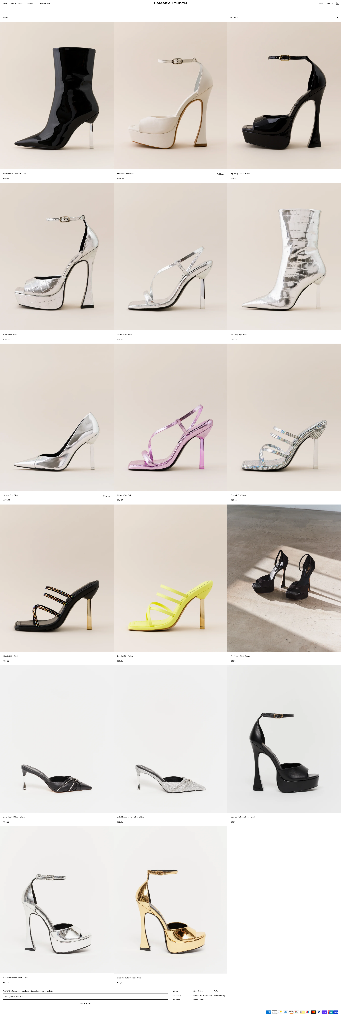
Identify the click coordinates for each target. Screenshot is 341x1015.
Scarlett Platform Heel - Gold (129, 978)
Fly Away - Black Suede (240, 656)
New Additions (17, 3)
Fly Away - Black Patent (240, 173)
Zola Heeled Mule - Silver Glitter (130, 817)
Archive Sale (45, 3)
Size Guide (198, 991)
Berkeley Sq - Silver (239, 334)
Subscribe (85, 1003)
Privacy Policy (219, 995)
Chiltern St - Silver (124, 334)
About (175, 991)
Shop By (29, 3)
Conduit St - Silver (238, 495)
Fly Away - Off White (125, 173)
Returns (176, 1000)
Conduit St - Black (10, 656)
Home (4, 3)
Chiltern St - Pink (124, 495)
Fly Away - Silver (10, 334)
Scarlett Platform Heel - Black (243, 817)
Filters (234, 17)
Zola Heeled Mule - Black (14, 817)
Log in (320, 3)
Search (330, 3)
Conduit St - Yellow (125, 656)
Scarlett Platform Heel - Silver (15, 978)
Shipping (177, 995)
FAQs (216, 991)
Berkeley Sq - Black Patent (14, 173)
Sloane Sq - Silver (10, 495)
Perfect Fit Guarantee (202, 995)
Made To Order (199, 1000)
